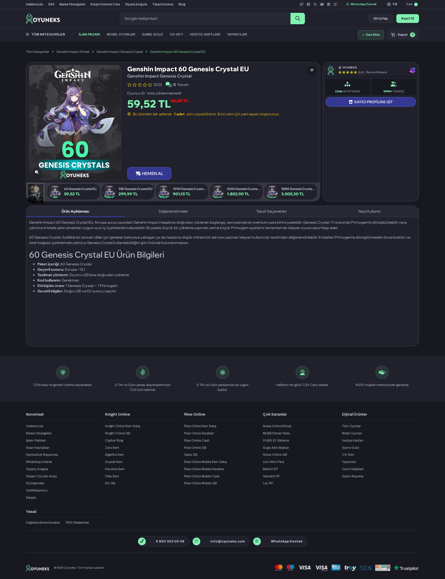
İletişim (31, 497)
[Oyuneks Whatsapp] (256, 541)
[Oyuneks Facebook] (308, 4)
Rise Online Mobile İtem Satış (205, 462)
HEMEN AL (152, 173)
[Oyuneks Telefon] (141, 541)
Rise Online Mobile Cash (202, 476)
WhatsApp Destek (363, 4)
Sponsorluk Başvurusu (42, 455)
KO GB (110, 483)
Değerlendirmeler (173, 211)
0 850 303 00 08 (170, 541)
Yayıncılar (349, 462)
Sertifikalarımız (37, 490)
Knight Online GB (117, 433)
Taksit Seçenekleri (271, 211)
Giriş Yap (380, 18)
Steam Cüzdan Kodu (41, 476)
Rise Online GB (195, 448)
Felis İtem (112, 476)
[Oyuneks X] (315, 4)
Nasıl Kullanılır (369, 211)
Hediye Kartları (352, 440)
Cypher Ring (114, 440)
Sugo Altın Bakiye (276, 448)
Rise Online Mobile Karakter (204, 469)
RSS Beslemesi (77, 522)
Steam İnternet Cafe (105, 4)
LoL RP (268, 483)
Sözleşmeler (35, 483)
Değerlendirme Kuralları (43, 522)
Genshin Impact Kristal (72, 52)
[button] (392, 4)
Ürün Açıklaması (75, 211)
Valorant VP (271, 476)
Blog (181, 4)
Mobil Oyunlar (352, 433)
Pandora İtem (115, 469)
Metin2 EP (270, 469)
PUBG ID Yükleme (276, 440)
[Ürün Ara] (297, 18)
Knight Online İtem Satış (122, 426)
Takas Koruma (162, 4)
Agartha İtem (114, 455)
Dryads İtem (114, 462)
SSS (51, 4)
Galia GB (191, 455)
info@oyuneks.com (227, 541)
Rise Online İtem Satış (200, 426)
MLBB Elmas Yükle (276, 433)
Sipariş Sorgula (136, 4)
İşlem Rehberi (36, 440)
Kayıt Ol (407, 18)
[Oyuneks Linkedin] (328, 4)
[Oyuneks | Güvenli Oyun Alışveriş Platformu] (43, 18)
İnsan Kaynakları (37, 448)
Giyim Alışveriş (352, 476)
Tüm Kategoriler (37, 52)
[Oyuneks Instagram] (335, 4)
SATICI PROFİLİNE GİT (373, 102)
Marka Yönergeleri (72, 4)
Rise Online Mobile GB (200, 483)
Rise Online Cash (196, 440)
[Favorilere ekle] (312, 70)
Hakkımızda (34, 4)
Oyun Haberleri (353, 469)
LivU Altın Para (273, 462)
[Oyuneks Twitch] (301, 4)
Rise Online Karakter (199, 433)
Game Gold (350, 448)
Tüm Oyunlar (351, 426)
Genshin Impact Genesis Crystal (120, 52)
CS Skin (348, 455)
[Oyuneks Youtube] (321, 4)
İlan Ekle (371, 35)
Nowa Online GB (275, 455)
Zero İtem (112, 448)
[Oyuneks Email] (196, 541)
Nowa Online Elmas (277, 426)
